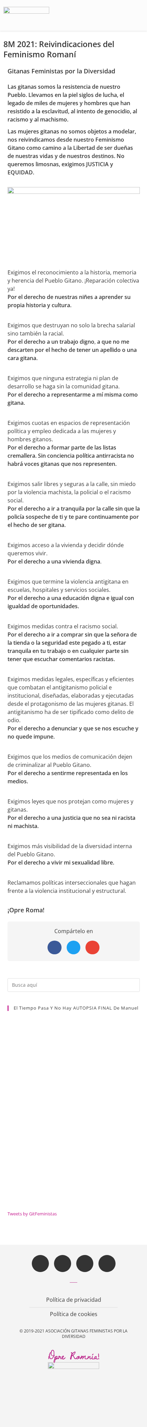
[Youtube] (107, 1263)
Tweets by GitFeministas (32, 1214)
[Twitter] (62, 1263)
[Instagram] (84, 1263)
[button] (136, 15)
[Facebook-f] (40, 1263)
